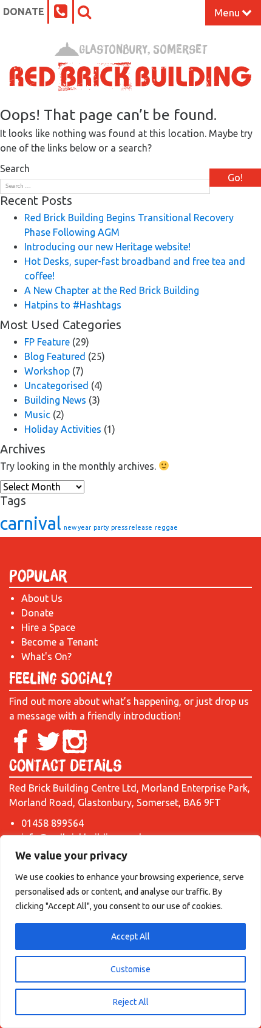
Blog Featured (55, 356)
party (101, 527)
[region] (130, 931)
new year (77, 527)
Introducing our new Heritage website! (107, 246)
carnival (30, 523)
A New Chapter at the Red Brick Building (111, 290)
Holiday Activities (62, 429)
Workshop (47, 370)
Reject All (131, 1002)
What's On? (46, 656)
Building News (55, 400)
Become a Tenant (59, 641)
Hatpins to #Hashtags (72, 304)
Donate (23, 11)
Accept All (130, 936)
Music (37, 414)
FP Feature (47, 341)
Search (15, 168)
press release (131, 527)
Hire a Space (48, 627)
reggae (166, 527)
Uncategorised (56, 385)
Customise (130, 969)
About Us (42, 598)
